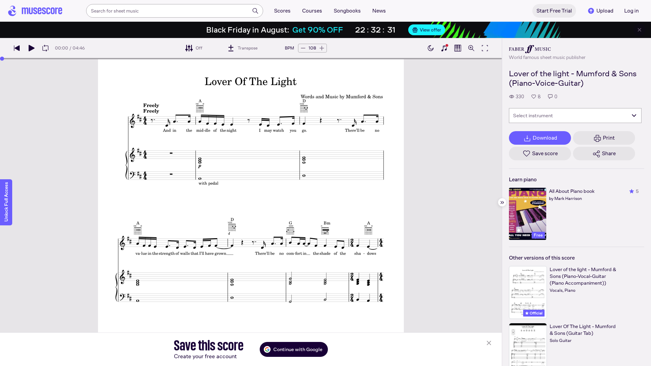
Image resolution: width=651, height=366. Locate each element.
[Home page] (35, 10)
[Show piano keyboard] (444, 48)
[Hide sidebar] (502, 202)
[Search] (255, 10)
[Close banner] (639, 30)
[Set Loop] (45, 48)
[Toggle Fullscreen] (485, 48)
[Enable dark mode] (430, 48)
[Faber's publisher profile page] (547, 49)
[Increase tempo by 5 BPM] (322, 48)
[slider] (2, 59)
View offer (430, 30)
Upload (604, 11)
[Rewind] (17, 48)
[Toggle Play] (31, 48)
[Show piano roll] (458, 48)
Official (535, 313)
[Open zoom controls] (471, 48)
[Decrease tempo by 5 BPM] (303, 48)
